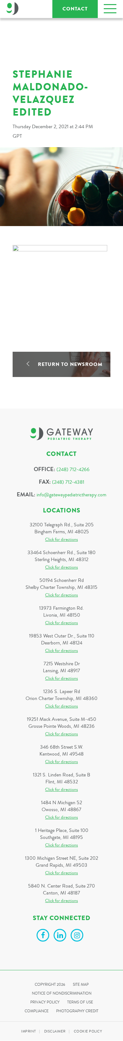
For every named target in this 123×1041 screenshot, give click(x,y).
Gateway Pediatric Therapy (12, 8)
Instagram (78, 936)
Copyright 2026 (50, 984)
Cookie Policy (88, 1031)
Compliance (37, 1011)
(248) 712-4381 (68, 482)
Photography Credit (77, 1011)
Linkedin (61, 936)
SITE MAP (81, 984)
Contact (75, 9)
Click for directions (61, 539)
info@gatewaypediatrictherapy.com (71, 494)
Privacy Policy (45, 1002)
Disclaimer (55, 1031)
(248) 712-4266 (73, 469)
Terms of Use (80, 1002)
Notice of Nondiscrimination (61, 993)
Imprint (28, 1031)
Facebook (44, 936)
